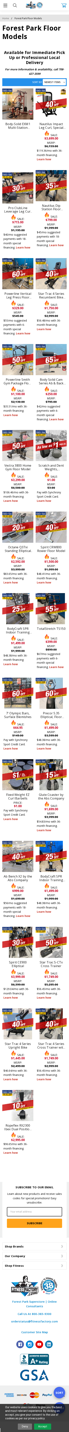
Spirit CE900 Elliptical (18, 964)
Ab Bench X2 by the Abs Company (18, 878)
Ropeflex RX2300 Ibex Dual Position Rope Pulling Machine (17, 1131)
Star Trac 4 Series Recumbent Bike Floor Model (51, 297)
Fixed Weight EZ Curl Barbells (18, 796)
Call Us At (34, 1314)
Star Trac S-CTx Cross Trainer (51, 964)
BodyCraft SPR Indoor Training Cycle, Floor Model (17, 632)
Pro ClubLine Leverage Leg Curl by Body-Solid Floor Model (17, 213)
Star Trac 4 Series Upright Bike (18, 1046)
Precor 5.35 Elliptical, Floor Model (51, 717)
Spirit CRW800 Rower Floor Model (51, 549)
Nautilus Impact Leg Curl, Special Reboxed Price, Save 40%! (51, 129)
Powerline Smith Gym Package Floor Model (18, 383)
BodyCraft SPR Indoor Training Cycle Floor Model (51, 880)
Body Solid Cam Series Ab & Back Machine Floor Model (51, 385)
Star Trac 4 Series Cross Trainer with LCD (51, 1047)
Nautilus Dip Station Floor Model (51, 209)
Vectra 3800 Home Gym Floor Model (17, 467)
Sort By (37, 82)
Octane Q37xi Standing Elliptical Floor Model (18, 551)
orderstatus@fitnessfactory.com (34, 1321)
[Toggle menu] (5, 5)
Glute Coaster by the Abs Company (51, 796)
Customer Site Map (34, 1332)
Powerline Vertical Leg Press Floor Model (17, 297)
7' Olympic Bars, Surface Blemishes (17, 715)
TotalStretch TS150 (51, 629)
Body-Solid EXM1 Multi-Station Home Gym (17, 127)
